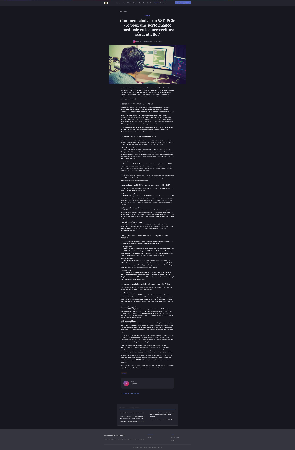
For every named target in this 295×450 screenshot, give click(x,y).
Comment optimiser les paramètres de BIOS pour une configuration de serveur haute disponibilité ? (162, 414)
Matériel (156, 2)
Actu (123, 2)
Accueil (118, 2)
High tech (129, 2)
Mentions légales (175, 437)
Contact (173, 440)
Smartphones (163, 2)
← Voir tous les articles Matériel (130, 393)
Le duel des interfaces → (183, 2)
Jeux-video (142, 2)
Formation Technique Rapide (114, 435)
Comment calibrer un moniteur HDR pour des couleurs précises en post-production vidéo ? (132, 417)
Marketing (149, 2)
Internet (135, 2)
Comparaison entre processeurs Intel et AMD (132, 413)
